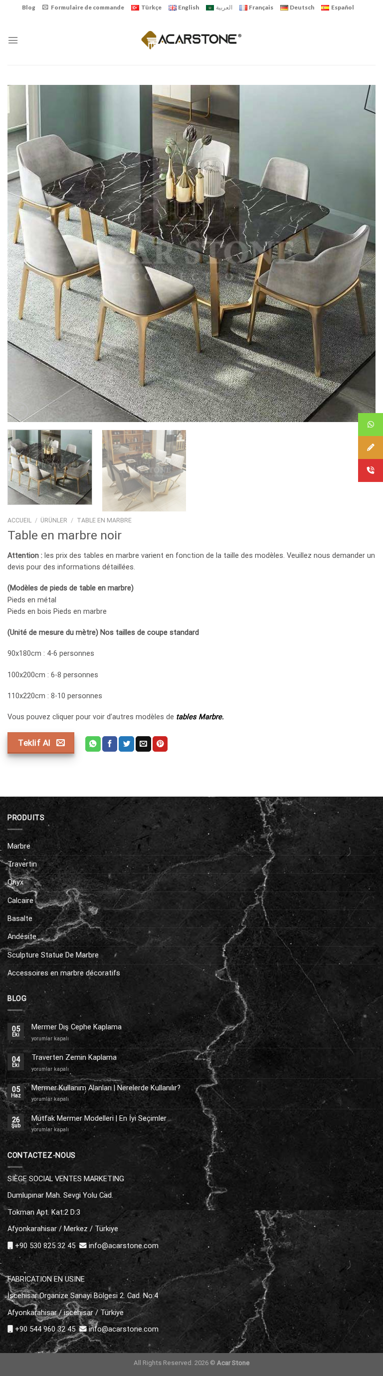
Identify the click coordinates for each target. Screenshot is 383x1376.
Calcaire (20, 900)
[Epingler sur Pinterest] (160, 744)
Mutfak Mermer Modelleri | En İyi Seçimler (99, 1118)
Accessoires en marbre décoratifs (63, 972)
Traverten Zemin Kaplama (74, 1057)
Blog (28, 7)
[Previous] (27, 253)
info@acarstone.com (124, 1245)
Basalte (19, 918)
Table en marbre (104, 520)
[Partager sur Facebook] (110, 744)
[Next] (356, 253)
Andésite (21, 936)
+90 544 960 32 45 (45, 1329)
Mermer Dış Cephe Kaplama (76, 1027)
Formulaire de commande (87, 7)
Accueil (19, 520)
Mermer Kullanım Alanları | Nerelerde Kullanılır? (106, 1088)
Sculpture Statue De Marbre (53, 954)
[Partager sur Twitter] (126, 744)
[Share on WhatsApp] (93, 744)
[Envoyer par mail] (143, 744)
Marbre (18, 846)
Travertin (22, 864)
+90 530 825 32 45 (45, 1245)
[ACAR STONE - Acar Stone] (192, 39)
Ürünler (53, 520)
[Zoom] (19, 411)
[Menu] (12, 40)
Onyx (15, 882)
